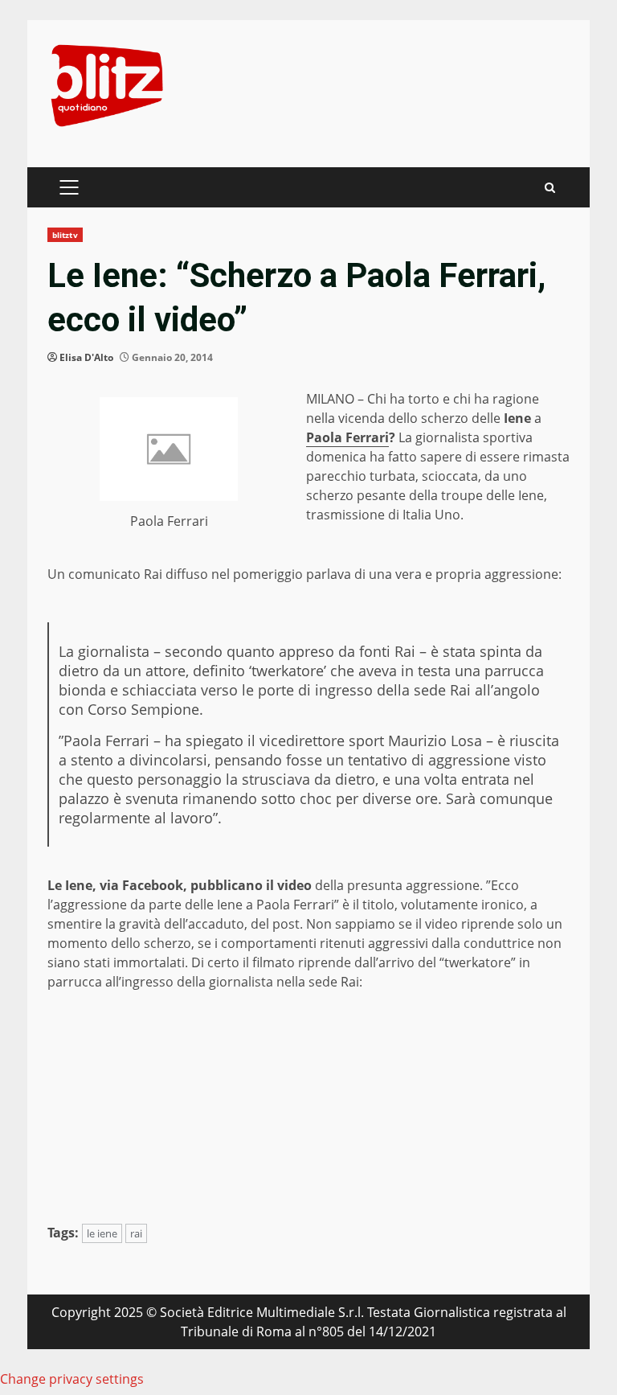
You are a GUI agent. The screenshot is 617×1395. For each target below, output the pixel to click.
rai (136, 1233)
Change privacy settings (72, 1379)
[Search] (550, 187)
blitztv (65, 234)
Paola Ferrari (347, 437)
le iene (102, 1233)
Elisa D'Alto (86, 357)
